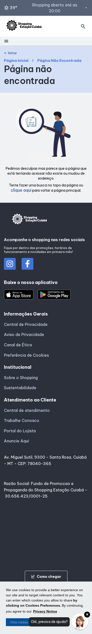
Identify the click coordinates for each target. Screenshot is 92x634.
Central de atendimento (27, 410)
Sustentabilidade (20, 387)
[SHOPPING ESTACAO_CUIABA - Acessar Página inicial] (24, 26)
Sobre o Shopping (21, 377)
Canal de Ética (18, 344)
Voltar (10, 53)
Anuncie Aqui (16, 440)
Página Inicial (16, 61)
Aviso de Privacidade (24, 334)
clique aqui (21, 190)
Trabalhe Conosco (21, 420)
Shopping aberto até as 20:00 (60, 7)
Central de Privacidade (26, 324)
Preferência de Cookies (26, 355)
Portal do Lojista (20, 430)
